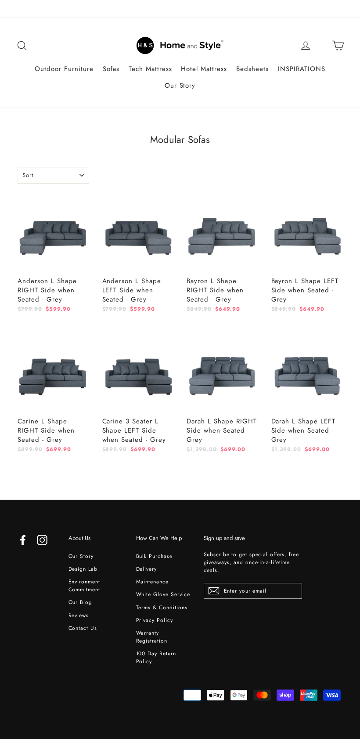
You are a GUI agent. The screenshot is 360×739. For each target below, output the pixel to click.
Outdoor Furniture (64, 69)
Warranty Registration (152, 637)
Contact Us (82, 628)
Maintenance (152, 582)
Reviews (78, 615)
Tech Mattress (150, 69)
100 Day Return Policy (156, 657)
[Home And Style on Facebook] (23, 540)
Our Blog (80, 602)
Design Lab (83, 569)
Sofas (111, 69)
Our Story (180, 85)
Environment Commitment (84, 585)
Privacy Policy (154, 620)
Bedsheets (252, 69)
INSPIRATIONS (301, 69)
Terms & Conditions (162, 607)
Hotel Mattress (204, 69)
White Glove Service (163, 594)
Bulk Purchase (154, 556)
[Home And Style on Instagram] (42, 540)
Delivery (146, 569)
